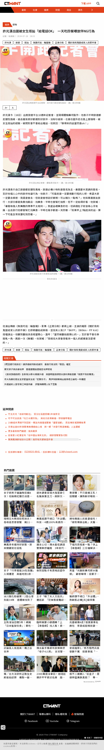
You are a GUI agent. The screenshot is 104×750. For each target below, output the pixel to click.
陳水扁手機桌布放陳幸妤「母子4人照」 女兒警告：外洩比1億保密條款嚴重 (51, 649)
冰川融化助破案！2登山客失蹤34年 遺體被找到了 (19, 597)
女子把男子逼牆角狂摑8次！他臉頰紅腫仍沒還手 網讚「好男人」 (19, 494)
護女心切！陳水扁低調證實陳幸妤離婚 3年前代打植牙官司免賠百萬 (51, 546)
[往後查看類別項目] (89, 10)
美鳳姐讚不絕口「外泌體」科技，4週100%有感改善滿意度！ (51, 520)
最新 (24, 10)
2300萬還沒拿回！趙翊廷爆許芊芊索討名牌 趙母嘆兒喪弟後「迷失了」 (51, 675)
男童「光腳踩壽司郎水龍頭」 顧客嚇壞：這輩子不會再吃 (84, 572)
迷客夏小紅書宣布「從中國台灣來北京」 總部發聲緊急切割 (37, 435)
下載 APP (86, 3)
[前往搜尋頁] (98, 3)
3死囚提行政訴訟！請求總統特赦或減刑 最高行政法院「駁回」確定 (37, 364)
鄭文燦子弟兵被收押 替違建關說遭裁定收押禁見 (28, 369)
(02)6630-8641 (32, 451)
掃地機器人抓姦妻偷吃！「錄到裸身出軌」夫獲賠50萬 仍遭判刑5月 (83, 520)
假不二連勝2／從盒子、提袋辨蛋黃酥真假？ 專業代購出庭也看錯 (84, 675)
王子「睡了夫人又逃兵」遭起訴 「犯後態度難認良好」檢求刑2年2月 (51, 597)
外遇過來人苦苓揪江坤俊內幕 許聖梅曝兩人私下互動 (30, 384)
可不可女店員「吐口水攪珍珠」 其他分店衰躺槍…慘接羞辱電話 (40, 418)
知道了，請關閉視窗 (95, 737)
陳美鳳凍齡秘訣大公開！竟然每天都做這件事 (30, 439)
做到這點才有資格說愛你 (51, 570)
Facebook (33, 721)
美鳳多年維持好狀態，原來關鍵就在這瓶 (18, 546)
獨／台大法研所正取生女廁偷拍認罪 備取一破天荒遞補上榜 (18, 675)
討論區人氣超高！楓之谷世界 (18, 649)
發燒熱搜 (79, 714)
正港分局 (59, 42)
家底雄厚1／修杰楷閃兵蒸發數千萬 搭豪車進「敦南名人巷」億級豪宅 (84, 649)
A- (13, 107)
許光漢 (8, 42)
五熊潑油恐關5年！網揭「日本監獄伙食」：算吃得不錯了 (19, 623)
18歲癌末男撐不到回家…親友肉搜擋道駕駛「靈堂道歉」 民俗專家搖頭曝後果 (47, 422)
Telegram (75, 721)
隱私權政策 (53, 743)
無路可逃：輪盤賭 (42, 42)
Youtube (54, 721)
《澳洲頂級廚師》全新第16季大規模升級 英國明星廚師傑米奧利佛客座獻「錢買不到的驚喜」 (50, 374)
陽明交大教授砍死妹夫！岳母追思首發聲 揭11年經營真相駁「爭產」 (18, 520)
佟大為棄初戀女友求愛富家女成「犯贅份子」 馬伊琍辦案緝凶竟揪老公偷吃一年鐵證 (45, 379)
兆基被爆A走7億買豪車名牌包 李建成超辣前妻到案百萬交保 (83, 623)
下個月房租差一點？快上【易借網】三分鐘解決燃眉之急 (83, 546)
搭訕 (26, 42)
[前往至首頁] (12, 3)
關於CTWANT (27, 714)
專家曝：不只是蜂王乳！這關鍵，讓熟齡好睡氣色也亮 (83, 494)
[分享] (3, 727)
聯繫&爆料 (45, 714)
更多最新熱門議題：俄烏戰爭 (22, 431)
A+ (6, 107)
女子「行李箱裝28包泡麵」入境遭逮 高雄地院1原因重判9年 (19, 572)
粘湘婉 (11, 36)
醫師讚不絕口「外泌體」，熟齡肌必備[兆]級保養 (84, 597)
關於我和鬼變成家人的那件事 (82, 42)
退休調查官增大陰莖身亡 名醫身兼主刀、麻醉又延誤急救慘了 (52, 494)
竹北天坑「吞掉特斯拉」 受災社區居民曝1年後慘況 (34, 414)
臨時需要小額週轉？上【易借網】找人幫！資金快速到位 (51, 623)
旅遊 (18, 42)
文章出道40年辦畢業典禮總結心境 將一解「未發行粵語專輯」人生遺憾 (44, 426)
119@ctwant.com (68, 451)
